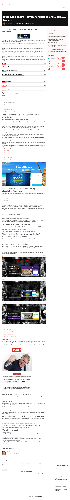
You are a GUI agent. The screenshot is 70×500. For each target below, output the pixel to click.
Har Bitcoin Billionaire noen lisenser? (55, 43)
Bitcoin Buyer (6, 150)
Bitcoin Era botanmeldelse (9, 331)
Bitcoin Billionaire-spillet (53, 42)
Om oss (39, 470)
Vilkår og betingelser (42, 473)
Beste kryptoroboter (19, 7)
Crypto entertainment (27, 7)
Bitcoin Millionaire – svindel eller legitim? (11, 155)
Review (59, 58)
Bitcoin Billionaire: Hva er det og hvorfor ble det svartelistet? (57, 37)
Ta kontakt (34, 7)
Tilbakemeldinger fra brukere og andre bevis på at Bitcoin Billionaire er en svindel (57, 46)
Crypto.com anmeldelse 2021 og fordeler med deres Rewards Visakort (61, 467)
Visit (64, 58)
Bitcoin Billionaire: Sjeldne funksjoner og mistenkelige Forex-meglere (56, 40)
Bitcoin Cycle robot (7, 329)
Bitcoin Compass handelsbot (9, 159)
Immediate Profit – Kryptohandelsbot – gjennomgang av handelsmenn (61, 478)
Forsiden (39, 463)
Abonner (4, 469)
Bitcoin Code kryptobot (8, 157)
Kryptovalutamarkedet (25, 474)
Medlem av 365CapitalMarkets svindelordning (57, 49)
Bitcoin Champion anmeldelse (9, 152)
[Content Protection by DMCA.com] (38, 496)
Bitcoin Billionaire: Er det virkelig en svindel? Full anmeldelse (57, 33)
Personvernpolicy (41, 477)
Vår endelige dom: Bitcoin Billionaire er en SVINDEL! (58, 51)
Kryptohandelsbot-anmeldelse (9, 7)
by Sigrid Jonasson (9, 23)
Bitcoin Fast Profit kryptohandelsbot (10, 336)
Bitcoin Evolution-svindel (8, 334)
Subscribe (63, 7)
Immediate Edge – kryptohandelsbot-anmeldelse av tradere (61, 489)
